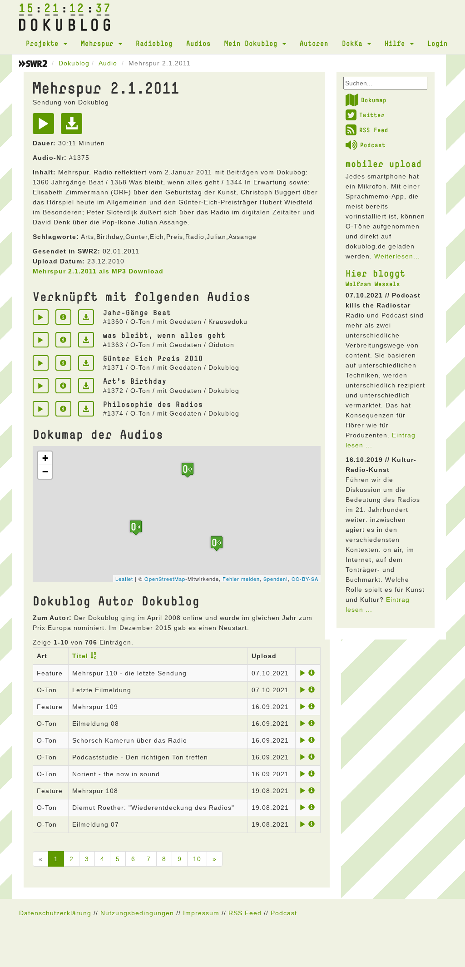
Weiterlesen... (397, 256)
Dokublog (74, 63)
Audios (198, 43)
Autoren (314, 43)
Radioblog (154, 43)
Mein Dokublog (253, 43)
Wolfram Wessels (373, 284)
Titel (80, 656)
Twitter (372, 115)
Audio (108, 63)
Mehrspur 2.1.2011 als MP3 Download (98, 271)
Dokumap (373, 100)
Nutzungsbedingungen (137, 913)
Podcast (373, 145)
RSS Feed (373, 130)
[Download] (74, 126)
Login (437, 43)
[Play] (46, 126)
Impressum (201, 913)
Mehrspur (99, 43)
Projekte (44, 43)
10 (197, 859)
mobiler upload (384, 163)
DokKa (354, 43)
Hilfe (397, 43)
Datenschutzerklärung (55, 913)
